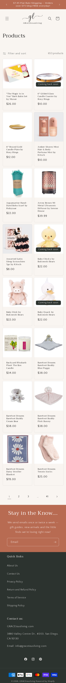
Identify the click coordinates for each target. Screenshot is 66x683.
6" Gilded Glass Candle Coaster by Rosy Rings (47, 96)
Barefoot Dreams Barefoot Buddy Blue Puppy (47, 365)
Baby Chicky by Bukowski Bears (46, 260)
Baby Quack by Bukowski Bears (46, 313)
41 (47, 496)
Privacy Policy (15, 581)
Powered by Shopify (45, 681)
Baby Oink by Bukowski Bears (15, 313)
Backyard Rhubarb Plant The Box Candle (16, 365)
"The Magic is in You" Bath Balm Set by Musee (16, 96)
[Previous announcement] (6, 4)
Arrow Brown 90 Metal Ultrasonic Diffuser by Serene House (48, 206)
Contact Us (13, 573)
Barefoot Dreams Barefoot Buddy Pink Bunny (47, 418)
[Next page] (57, 496)
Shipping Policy (16, 605)
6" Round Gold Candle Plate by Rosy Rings (14, 149)
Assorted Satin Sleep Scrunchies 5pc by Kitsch (15, 261)
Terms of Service (16, 597)
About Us (12, 565)
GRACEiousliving (27, 681)
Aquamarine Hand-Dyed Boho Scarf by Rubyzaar (16, 205)
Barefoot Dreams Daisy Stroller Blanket (15, 472)
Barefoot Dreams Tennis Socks (47, 470)
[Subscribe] (55, 542)
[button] (7, 18)
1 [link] (9, 496)
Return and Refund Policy (21, 589)
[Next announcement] (59, 4)
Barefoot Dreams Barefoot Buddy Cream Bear (15, 418)
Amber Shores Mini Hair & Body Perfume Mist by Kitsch (48, 150)
